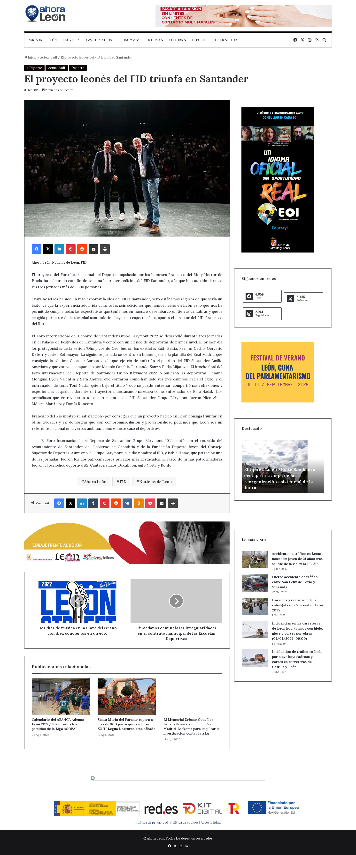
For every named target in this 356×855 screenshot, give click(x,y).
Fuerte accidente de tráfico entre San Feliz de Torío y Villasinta (295, 582)
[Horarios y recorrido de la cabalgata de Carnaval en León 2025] (255, 606)
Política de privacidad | (152, 822)
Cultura (176, 40)
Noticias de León (155, 481)
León (53, 40)
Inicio (32, 57)
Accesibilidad (211, 822)
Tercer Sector (225, 40)
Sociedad (152, 40)
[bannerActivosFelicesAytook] (127, 542)
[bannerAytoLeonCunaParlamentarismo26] (277, 401)
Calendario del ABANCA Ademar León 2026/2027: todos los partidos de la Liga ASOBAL (58, 724)
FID (123, 481)
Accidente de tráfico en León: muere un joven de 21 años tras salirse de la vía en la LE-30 (297, 558)
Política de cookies (184, 822)
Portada (35, 40)
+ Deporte (34, 68)
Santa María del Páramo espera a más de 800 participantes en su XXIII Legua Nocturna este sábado (126, 724)
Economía (127, 40)
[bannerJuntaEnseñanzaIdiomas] (277, 251)
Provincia (71, 40)
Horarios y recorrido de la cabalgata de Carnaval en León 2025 (297, 605)
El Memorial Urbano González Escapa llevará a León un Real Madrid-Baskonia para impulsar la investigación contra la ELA (191, 726)
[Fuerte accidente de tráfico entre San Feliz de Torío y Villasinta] (255, 583)
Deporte (199, 40)
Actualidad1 (48, 57)
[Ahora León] (46, 13)
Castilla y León (99, 40)
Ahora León (95, 481)
